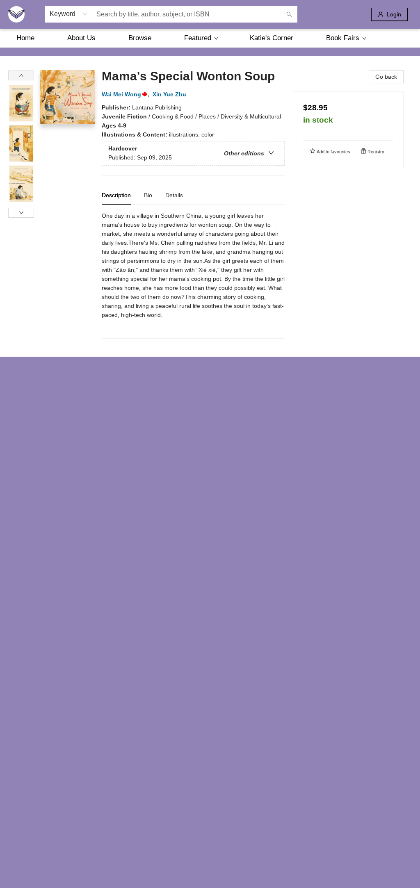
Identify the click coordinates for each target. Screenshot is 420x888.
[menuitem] (25, 38)
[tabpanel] (193, 275)
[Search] (289, 14)
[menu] (210, 38)
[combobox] (68, 14)
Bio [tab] (148, 195)
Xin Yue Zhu (169, 94)
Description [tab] (116, 195)
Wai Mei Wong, (126, 94)
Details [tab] (174, 195)
